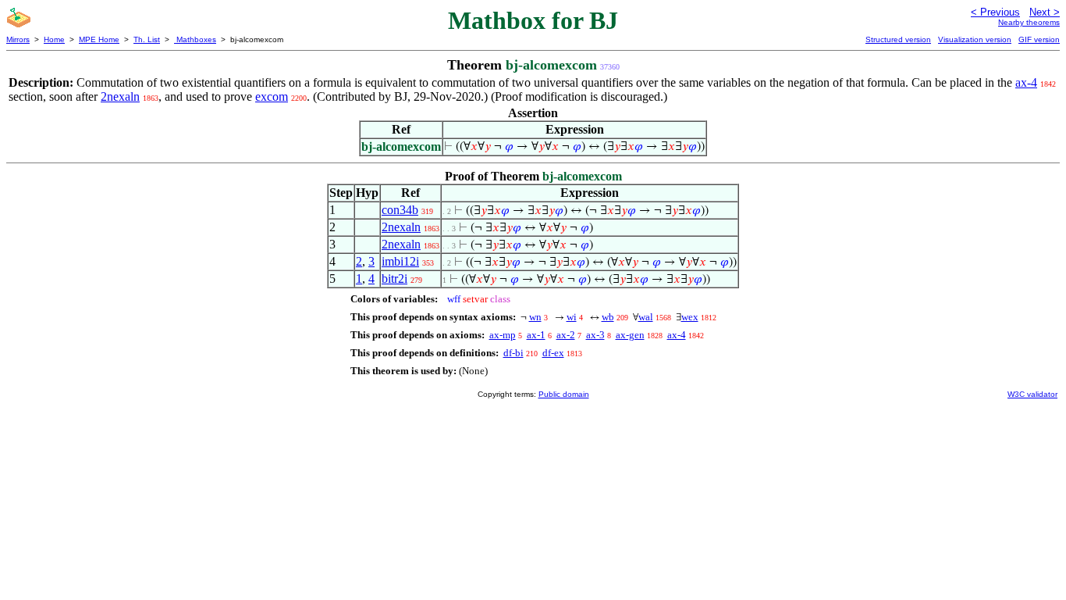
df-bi (513, 353)
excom (271, 96)
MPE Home (99, 39)
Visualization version (974, 39)
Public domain (563, 394)
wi (572, 317)
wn (535, 317)
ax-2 (565, 335)
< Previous (995, 12)
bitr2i (394, 278)
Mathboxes (195, 39)
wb (608, 317)
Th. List (146, 39)
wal (645, 317)
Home (54, 39)
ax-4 (1026, 82)
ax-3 (595, 335)
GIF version (1039, 39)
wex (689, 317)
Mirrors (18, 39)
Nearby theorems (1029, 22)
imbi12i (400, 261)
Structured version (898, 39)
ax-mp (502, 335)
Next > (1044, 12)
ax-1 (536, 335)
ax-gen (630, 335)
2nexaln (120, 96)
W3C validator (1032, 394)
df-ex (553, 353)
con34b (400, 209)
